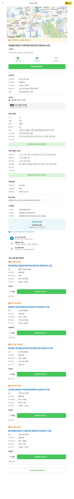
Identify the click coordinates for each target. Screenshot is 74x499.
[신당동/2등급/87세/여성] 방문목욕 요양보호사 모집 (29, 389)
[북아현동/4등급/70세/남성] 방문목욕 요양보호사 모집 (29, 431)
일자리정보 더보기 (40, 292)
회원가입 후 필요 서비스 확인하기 (37, 175)
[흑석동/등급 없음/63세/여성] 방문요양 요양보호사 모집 (30, 265)
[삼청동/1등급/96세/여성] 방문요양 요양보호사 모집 (28, 307)
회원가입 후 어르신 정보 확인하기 (37, 144)
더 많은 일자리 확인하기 (37, 470)
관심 (13, 292)
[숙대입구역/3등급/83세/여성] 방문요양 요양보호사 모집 (30, 348)
